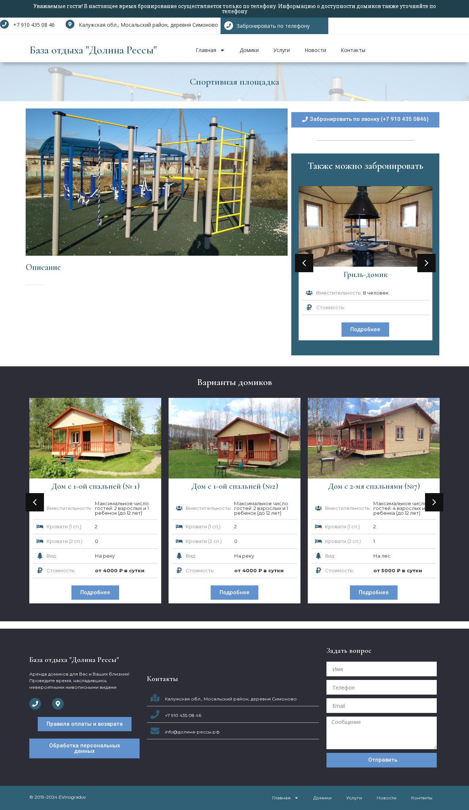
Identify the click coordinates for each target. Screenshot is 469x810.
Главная (206, 50)
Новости (315, 50)
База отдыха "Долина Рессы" (93, 50)
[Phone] (35, 704)
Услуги (281, 50)
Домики (249, 50)
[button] (304, 263)
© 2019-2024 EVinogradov (57, 797)
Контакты (353, 50)
